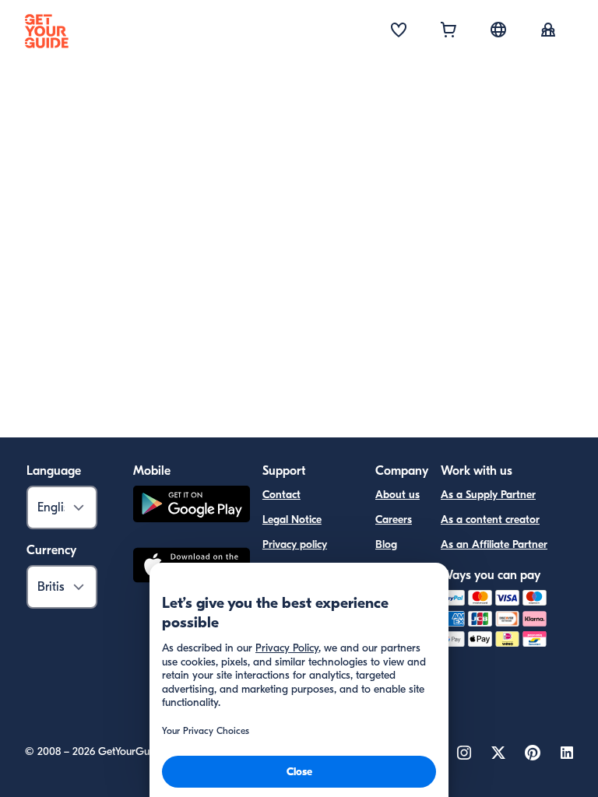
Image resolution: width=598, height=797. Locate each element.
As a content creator (490, 519)
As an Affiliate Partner (494, 544)
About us (397, 494)
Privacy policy (294, 544)
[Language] (498, 29)
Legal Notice (292, 519)
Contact (281, 494)
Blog (386, 544)
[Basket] (448, 31)
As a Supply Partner (488, 494)
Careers (393, 519)
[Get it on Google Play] (191, 506)
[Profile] (548, 31)
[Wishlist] (399, 31)
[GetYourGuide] (47, 31)
